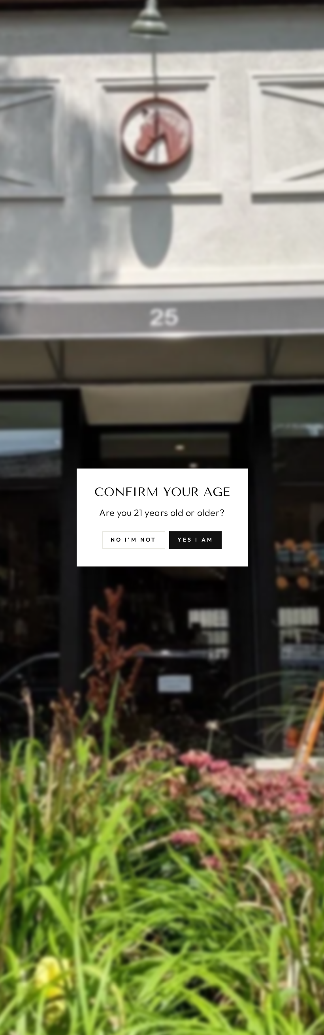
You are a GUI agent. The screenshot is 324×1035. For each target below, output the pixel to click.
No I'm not (134, 539)
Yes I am (195, 539)
